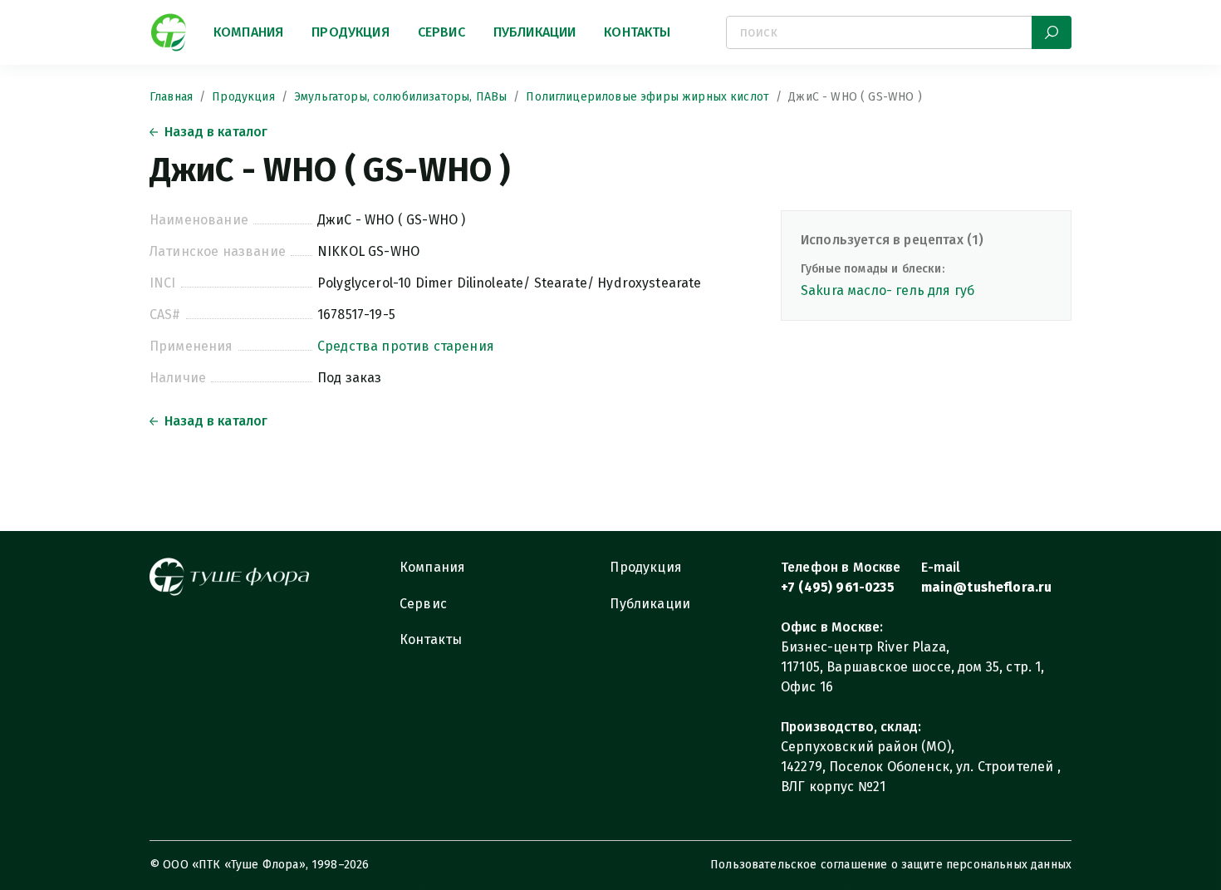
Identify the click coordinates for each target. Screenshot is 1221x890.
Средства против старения (405, 346)
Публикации (534, 32)
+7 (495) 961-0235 (838, 587)
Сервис (441, 32)
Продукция (350, 32)
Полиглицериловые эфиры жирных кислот (647, 97)
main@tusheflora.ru (986, 587)
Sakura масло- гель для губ (887, 290)
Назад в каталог (215, 132)
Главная (171, 97)
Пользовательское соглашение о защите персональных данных (890, 865)
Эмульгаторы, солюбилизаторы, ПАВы (400, 97)
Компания (248, 32)
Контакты (637, 32)
